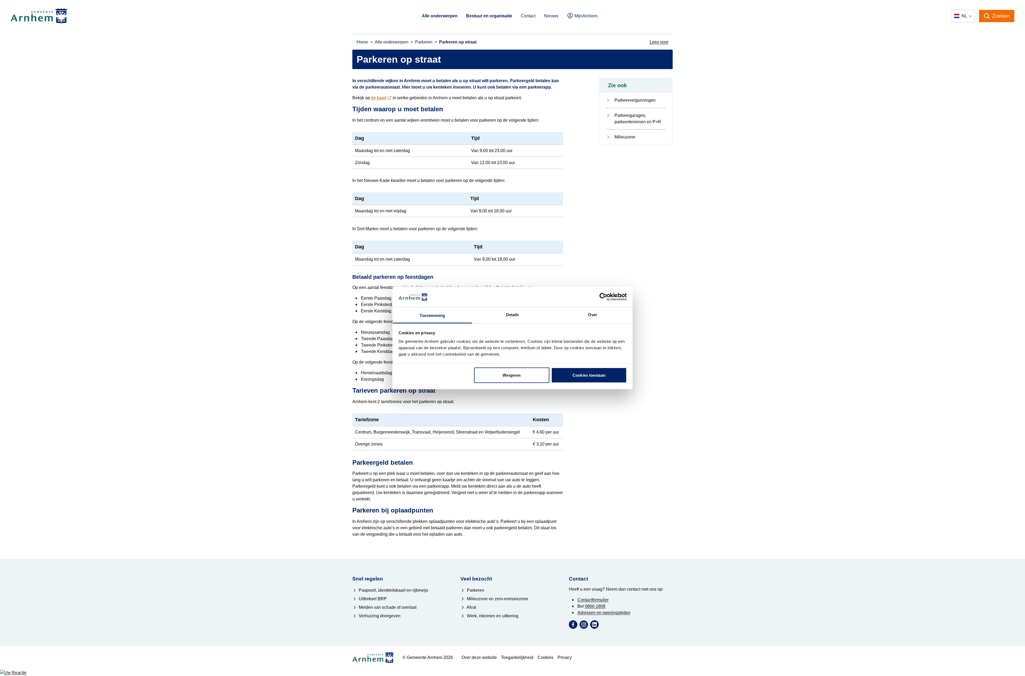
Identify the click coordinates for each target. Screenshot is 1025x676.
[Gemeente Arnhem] (39, 16)
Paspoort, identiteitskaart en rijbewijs (393, 590)
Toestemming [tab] (432, 315)
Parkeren (475, 590)
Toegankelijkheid (517, 657)
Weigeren (512, 375)
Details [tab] (512, 314)
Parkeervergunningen (635, 100)
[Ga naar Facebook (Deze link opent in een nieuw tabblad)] (573, 624)
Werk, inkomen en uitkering (492, 616)
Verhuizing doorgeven (379, 616)
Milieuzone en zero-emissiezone (497, 599)
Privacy (565, 657)
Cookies (545, 657)
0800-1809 (595, 606)
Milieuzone (624, 137)
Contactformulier (593, 600)
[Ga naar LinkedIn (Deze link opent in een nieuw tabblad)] (594, 624)
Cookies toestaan (589, 375)
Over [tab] (592, 314)
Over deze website (479, 657)
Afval (471, 607)
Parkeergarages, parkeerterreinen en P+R (637, 118)
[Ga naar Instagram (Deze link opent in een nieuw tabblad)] (583, 624)
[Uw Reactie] (512, 673)
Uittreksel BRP (372, 599)
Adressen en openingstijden (603, 612)
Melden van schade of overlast (387, 607)
